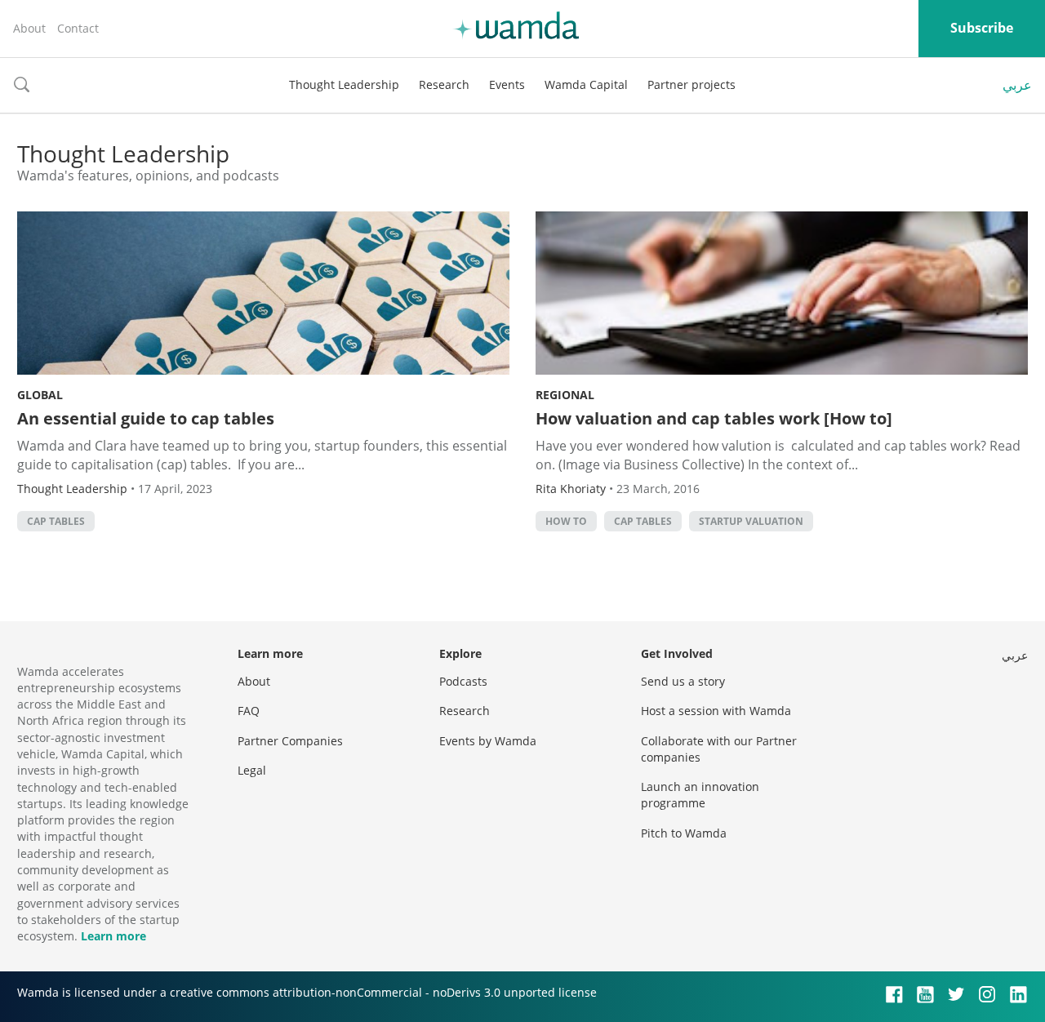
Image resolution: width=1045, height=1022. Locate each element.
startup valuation (751, 521)
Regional (565, 394)
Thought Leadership (344, 84)
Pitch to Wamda (684, 833)
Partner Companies (290, 741)
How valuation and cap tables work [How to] (714, 418)
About (29, 28)
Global (40, 394)
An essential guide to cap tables (145, 418)
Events (507, 84)
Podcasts (463, 681)
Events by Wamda (487, 741)
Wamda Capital (586, 84)
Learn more (113, 936)
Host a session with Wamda (716, 710)
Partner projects (691, 84)
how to (566, 521)
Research (444, 84)
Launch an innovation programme (700, 795)
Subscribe (981, 28)
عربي (1017, 84)
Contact (78, 28)
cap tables (56, 521)
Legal (252, 770)
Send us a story (683, 681)
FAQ (249, 710)
